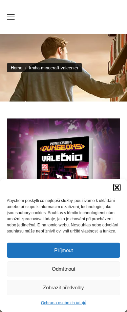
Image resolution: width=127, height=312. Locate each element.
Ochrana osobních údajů (63, 302)
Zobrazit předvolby (63, 287)
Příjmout (63, 250)
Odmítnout (63, 269)
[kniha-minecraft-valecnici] (63, 172)
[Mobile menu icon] (11, 17)
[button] (116, 187)
